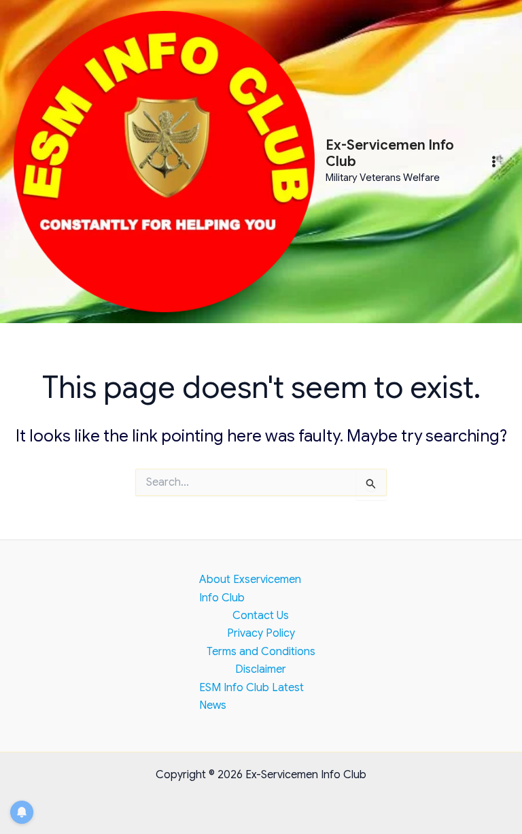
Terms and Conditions (261, 651)
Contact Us (260, 615)
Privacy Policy (261, 633)
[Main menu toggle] (493, 161)
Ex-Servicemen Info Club (390, 153)
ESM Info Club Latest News (251, 696)
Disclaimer (260, 669)
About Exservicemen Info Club (250, 588)
